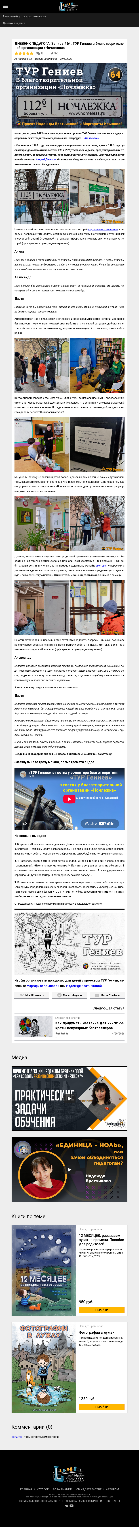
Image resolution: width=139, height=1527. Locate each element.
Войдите (17, 1436)
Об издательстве (89, 1489)
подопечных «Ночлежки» (103, 229)
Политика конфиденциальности (39, 1501)
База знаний (10, 16)
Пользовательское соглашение (84, 1501)
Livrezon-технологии (34, 16)
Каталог (43, 1489)
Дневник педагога (14, 23)
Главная (26, 1489)
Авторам (112, 1489)
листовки (101, 565)
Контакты (114, 1501)
